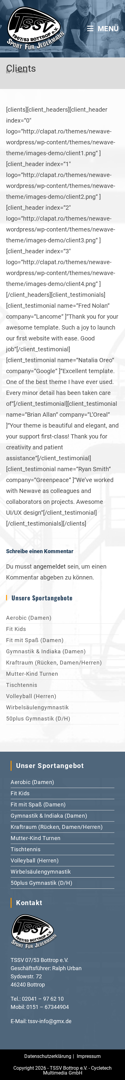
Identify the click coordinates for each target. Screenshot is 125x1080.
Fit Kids (16, 629)
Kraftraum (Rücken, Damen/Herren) (54, 662)
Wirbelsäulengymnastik (37, 707)
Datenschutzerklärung (47, 1056)
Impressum (89, 1056)
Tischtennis (21, 685)
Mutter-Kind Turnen (32, 674)
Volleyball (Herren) (31, 696)
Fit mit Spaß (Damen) (35, 640)
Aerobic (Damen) (29, 618)
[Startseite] (8, 71)
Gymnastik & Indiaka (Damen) (46, 651)
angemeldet (49, 566)
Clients (22, 71)
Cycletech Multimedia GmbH (77, 1070)
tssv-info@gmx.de (50, 1021)
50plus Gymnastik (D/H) (38, 718)
